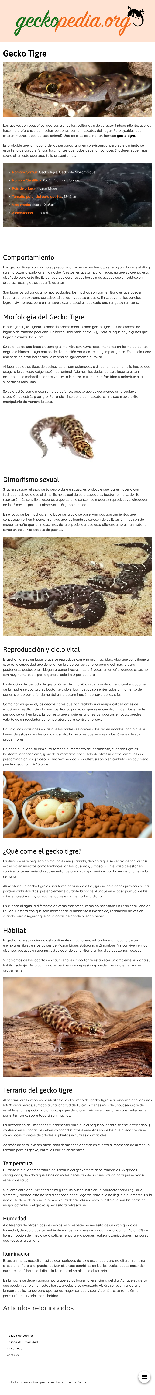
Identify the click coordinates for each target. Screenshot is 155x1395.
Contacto (13, 1355)
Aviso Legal (15, 1348)
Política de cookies (20, 1335)
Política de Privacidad (22, 1342)
